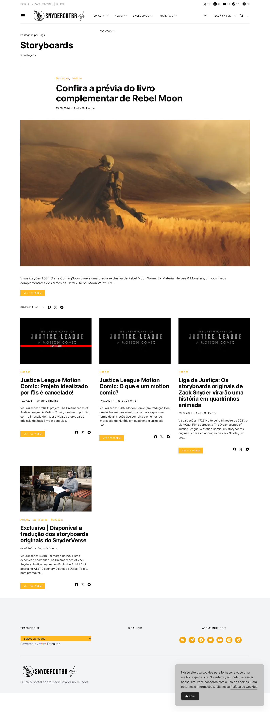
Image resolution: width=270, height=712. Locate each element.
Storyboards (39, 519)
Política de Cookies (243, 687)
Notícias (77, 78)
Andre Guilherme (84, 108)
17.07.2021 (105, 400)
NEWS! (119, 15)
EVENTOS (106, 31)
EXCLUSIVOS (141, 15)
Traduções (57, 519)
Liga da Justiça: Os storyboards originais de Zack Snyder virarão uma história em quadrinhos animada (211, 392)
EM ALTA (98, 15)
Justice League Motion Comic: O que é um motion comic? (134, 386)
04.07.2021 (27, 548)
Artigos (24, 519)
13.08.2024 (63, 108)
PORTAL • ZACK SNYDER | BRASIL (42, 4)
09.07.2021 (185, 413)
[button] (248, 15)
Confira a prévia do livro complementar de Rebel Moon (119, 93)
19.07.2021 (26, 400)
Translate (53, 644)
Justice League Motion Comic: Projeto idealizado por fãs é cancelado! (54, 386)
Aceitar (190, 696)
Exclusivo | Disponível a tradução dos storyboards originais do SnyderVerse (54, 534)
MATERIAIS (166, 15)
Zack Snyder (223, 15)
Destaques (62, 78)
